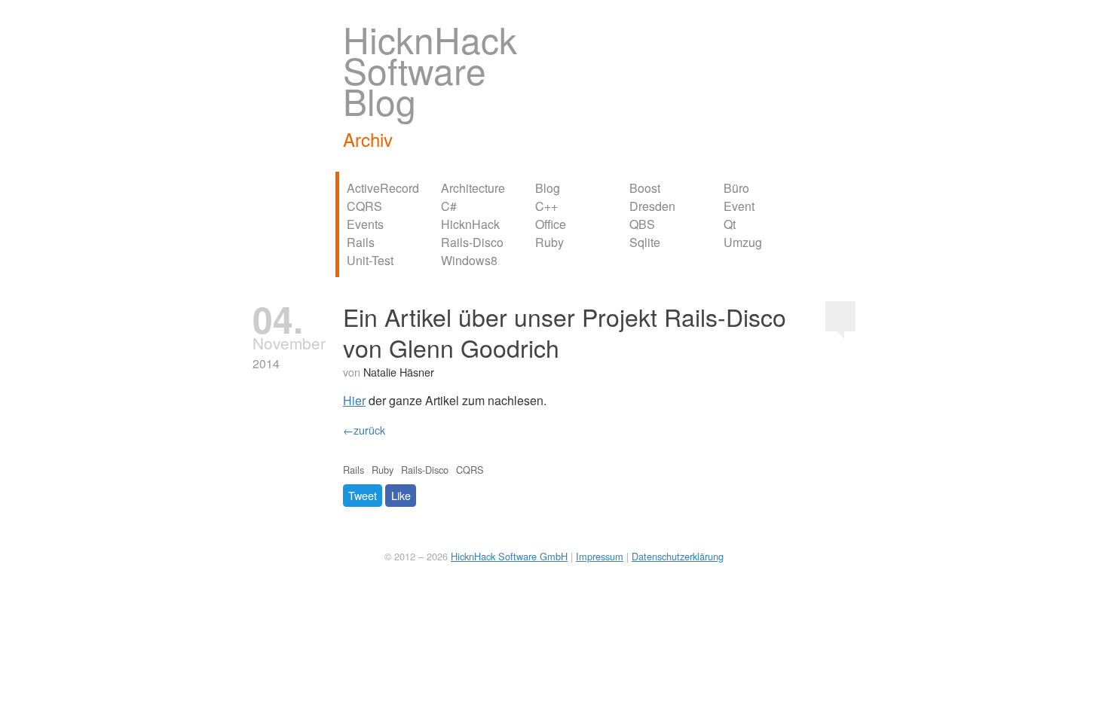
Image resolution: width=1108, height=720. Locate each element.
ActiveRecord (383, 188)
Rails (361, 242)
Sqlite (644, 242)
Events (365, 224)
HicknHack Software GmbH (509, 556)
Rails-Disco (472, 242)
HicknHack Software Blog (430, 70)
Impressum (599, 556)
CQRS (364, 206)
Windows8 (469, 260)
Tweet (362, 495)
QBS (642, 224)
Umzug (743, 242)
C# (449, 206)
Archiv (368, 139)
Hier (354, 400)
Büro (736, 188)
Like (401, 495)
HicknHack (470, 224)
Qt (730, 224)
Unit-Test (370, 260)
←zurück (364, 430)
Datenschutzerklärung (678, 556)
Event (739, 206)
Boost (644, 188)
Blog (547, 188)
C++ (546, 206)
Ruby (549, 242)
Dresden (652, 206)
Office (550, 224)
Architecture (473, 188)
